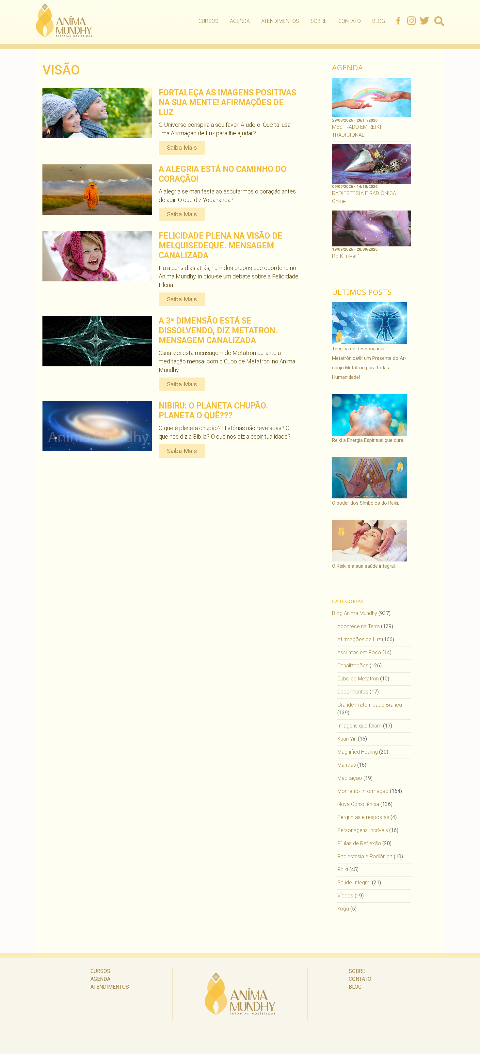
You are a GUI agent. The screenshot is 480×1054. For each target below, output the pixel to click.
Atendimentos (280, 21)
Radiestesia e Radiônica (364, 856)
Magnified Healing (357, 752)
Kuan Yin (347, 739)
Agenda (240, 21)
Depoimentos (352, 692)
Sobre (319, 21)
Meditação (349, 778)
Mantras (346, 765)
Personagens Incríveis (362, 830)
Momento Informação (363, 791)
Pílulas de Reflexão (359, 843)
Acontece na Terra (358, 626)
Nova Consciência (358, 804)
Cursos (208, 21)
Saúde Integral (354, 882)
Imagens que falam (359, 726)
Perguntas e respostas (363, 817)
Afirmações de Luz (359, 639)
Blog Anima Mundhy (354, 613)
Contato (349, 21)
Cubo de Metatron (358, 679)
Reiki (342, 869)
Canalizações (352, 665)
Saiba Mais (182, 147)
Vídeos (345, 896)
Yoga (343, 909)
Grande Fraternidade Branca (369, 705)
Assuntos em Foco (359, 652)
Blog (378, 21)
